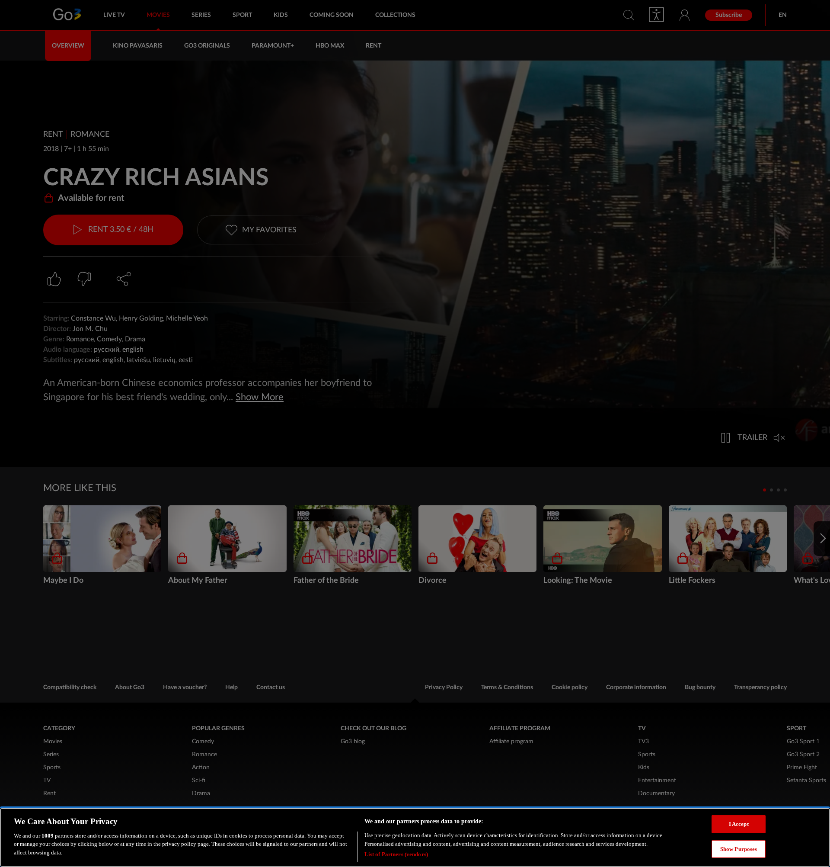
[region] (415, 837)
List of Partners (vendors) (396, 854)
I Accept (739, 824)
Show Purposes (738, 849)
